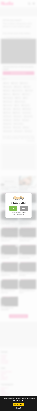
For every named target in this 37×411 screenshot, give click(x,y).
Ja (13, 208)
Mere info (18, 408)
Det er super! (18, 404)
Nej (23, 208)
